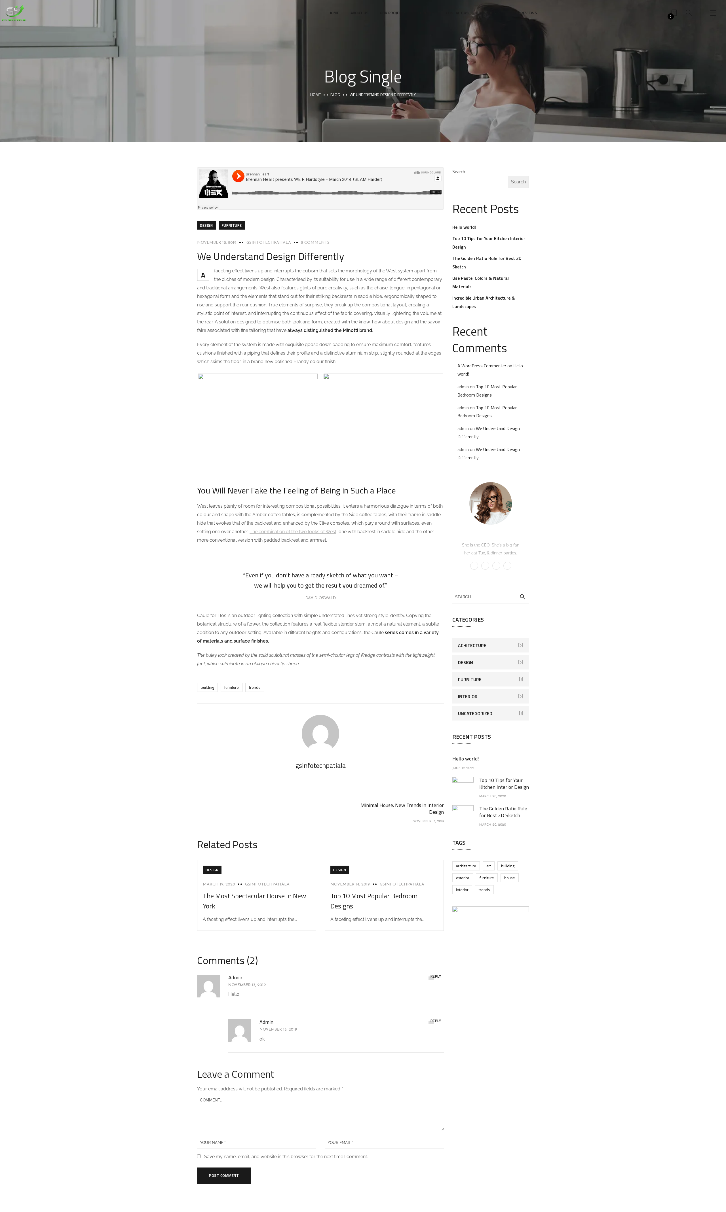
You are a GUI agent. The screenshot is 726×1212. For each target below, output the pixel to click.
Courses (426, 13)
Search (458, 171)
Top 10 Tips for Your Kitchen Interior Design (504, 783)
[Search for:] (490, 596)
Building (207, 687)
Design (206, 225)
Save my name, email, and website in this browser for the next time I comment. (286, 1156)
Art (488, 866)
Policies (488, 13)
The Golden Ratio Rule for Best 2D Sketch (503, 812)
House (509, 878)
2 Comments (315, 243)
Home (333, 13)
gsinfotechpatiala (268, 243)
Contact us (457, 13)
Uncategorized (475, 713)
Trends (254, 687)
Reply (435, 976)
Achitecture (472, 645)
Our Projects (393, 13)
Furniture (232, 225)
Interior (468, 696)
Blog (335, 95)
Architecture (466, 866)
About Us (359, 13)
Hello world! (464, 227)
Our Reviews (524, 13)
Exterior (462, 878)
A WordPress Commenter (481, 365)
